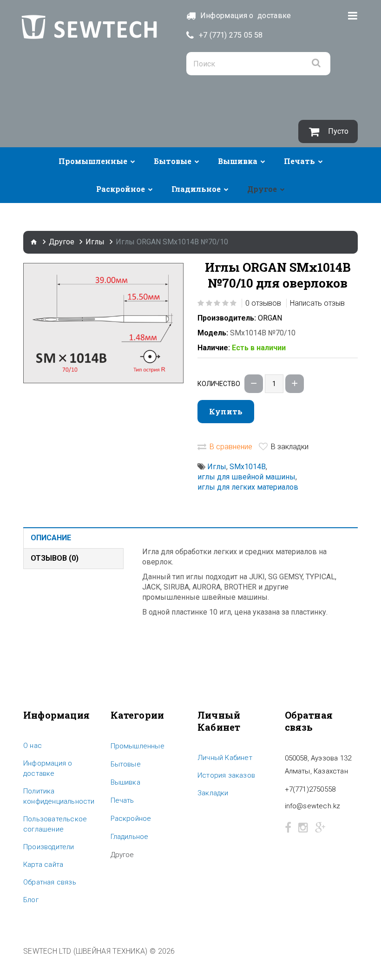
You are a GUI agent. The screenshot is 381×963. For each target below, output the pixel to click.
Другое (262, 188)
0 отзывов (263, 303)
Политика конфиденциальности (59, 796)
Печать (299, 161)
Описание (51, 537)
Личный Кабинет (224, 757)
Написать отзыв (317, 303)
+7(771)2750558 (310, 789)
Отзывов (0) (55, 558)
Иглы (95, 241)
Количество (218, 383)
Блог (31, 900)
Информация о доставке (47, 768)
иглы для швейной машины (246, 476)
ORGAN (270, 318)
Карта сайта (43, 864)
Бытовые (172, 161)
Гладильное (196, 188)
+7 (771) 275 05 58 (231, 35)
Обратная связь (49, 882)
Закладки (213, 793)
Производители (48, 847)
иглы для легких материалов (247, 487)
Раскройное (120, 188)
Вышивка (237, 161)
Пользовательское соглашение (55, 824)
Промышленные (93, 161)
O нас (32, 745)
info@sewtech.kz (313, 806)
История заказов (226, 775)
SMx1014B (248, 466)
